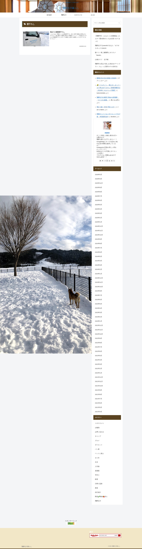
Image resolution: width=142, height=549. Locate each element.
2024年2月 (98, 269)
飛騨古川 (98, 501)
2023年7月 (98, 295)
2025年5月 (98, 204)
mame (107, 133)
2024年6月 (98, 252)
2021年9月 (98, 390)
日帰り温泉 (98, 483)
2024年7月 (98, 248)
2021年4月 (98, 411)
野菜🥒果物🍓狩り (101, 496)
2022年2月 (98, 368)
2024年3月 (98, 265)
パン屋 (97, 449)
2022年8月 (98, 343)
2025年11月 (99, 183)
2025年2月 (98, 217)
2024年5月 (98, 256)
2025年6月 (98, 200)
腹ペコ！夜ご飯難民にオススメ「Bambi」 (105, 54)
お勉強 (97, 427)
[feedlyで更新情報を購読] (112, 161)
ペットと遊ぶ (99, 453)
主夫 (96, 462)
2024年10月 (99, 235)
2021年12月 (99, 377)
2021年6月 (98, 403)
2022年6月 (98, 351)
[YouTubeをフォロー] (109, 161)
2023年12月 (99, 278)
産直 (96, 488)
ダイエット (98, 445)
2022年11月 (99, 330)
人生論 (97, 466)
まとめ (97, 458)
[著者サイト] (100, 161)
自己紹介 (98, 492)
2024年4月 (98, 261)
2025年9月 (98, 187)
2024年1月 (98, 274)
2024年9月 (98, 239)
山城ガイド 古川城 (101, 59)
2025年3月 (98, 213)
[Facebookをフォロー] (105, 161)
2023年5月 (98, 304)
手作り (97, 475)
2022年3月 (98, 364)
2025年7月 (98, 196)
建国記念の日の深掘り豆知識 (106, 78)
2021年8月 (98, 394)
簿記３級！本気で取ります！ (106, 107)
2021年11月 (99, 381)
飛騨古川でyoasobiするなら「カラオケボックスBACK (107, 47)
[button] (119, 23)
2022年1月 (98, 373)
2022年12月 (99, 325)
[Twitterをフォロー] (103, 161)
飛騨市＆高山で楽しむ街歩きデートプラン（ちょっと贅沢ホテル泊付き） (107, 65)
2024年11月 (99, 230)
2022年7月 (98, 347)
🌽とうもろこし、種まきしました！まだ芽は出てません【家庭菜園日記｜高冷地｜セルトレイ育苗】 (109, 87)
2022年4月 (98, 360)
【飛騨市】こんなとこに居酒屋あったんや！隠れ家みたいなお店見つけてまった (107, 38)
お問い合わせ (99, 432)
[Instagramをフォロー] (107, 161)
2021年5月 (98, 407)
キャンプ (98, 436)
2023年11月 (99, 282)
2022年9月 (98, 338)
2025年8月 (98, 192)
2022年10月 (99, 334)
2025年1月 (98, 222)
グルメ (97, 440)
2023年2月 (98, 317)
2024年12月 (99, 226)
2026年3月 (98, 179)
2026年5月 (98, 174)
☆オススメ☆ (99, 423)
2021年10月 (99, 386)
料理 (96, 479)
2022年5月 (98, 355)
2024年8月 (98, 243)
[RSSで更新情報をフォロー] (114, 161)
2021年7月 (98, 399)
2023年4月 (98, 308)
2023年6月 (98, 299)
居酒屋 (97, 471)
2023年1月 (98, 321)
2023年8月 (98, 291)
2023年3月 (98, 312)
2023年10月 (99, 286)
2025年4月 (98, 209)
